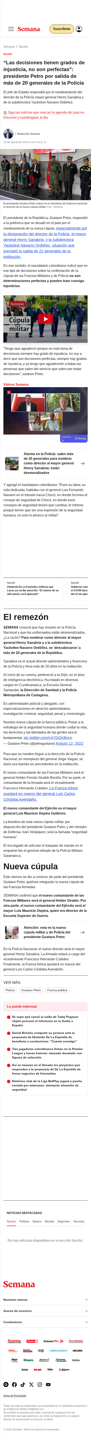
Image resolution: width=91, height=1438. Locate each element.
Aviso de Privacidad (19, 1395)
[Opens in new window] (14, 1384)
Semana (9, 46)
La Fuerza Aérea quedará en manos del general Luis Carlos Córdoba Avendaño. (40, 794)
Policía (10, 990)
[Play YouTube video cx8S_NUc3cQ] (45, 319)
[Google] (5, 1384)
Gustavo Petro (31, 990)
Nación (23, 46)
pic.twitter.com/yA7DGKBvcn (48, 738)
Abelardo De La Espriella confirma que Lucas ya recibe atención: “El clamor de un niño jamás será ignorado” (33, 590)
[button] (45, 319)
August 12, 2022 (69, 743)
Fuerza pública (57, 990)
